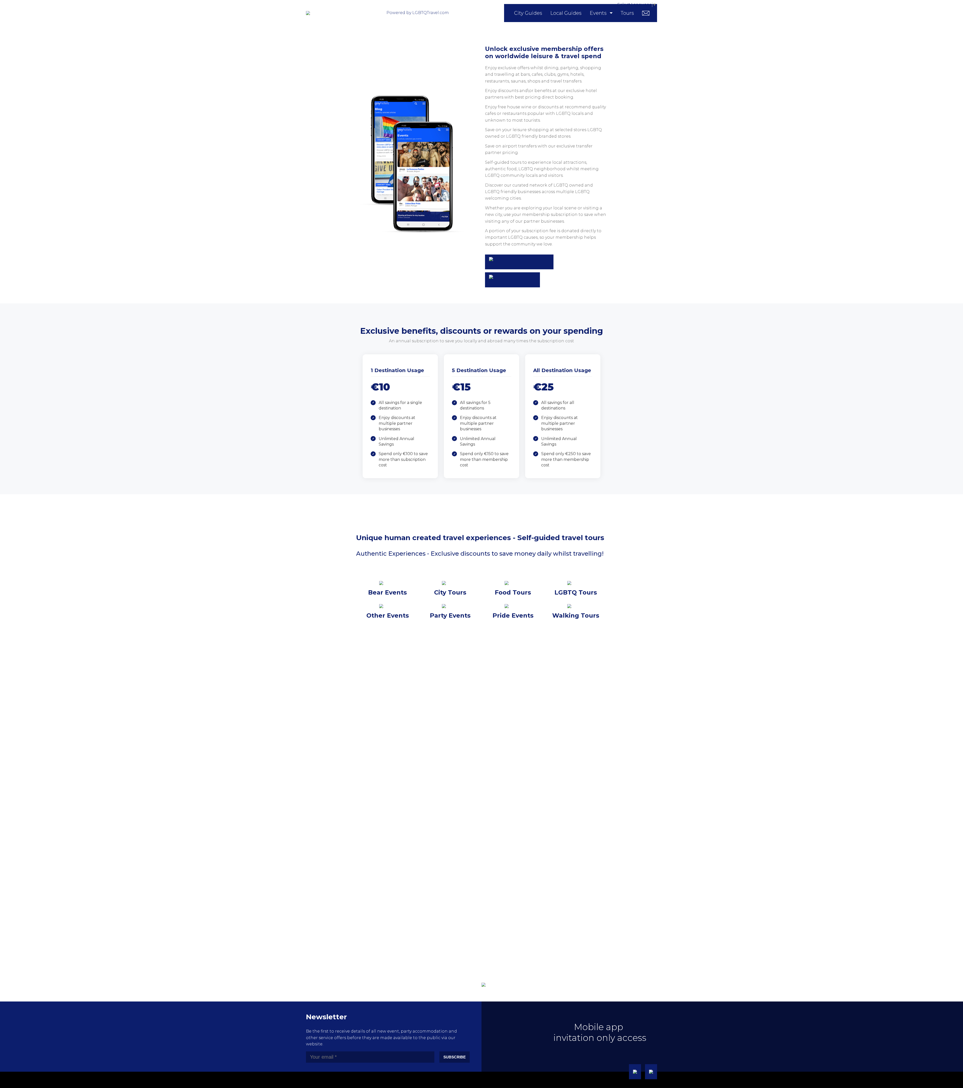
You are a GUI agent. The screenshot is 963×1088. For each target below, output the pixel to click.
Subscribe (454, 1057)
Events (598, 13)
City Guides (528, 13)
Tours (627, 13)
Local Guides (566, 13)
